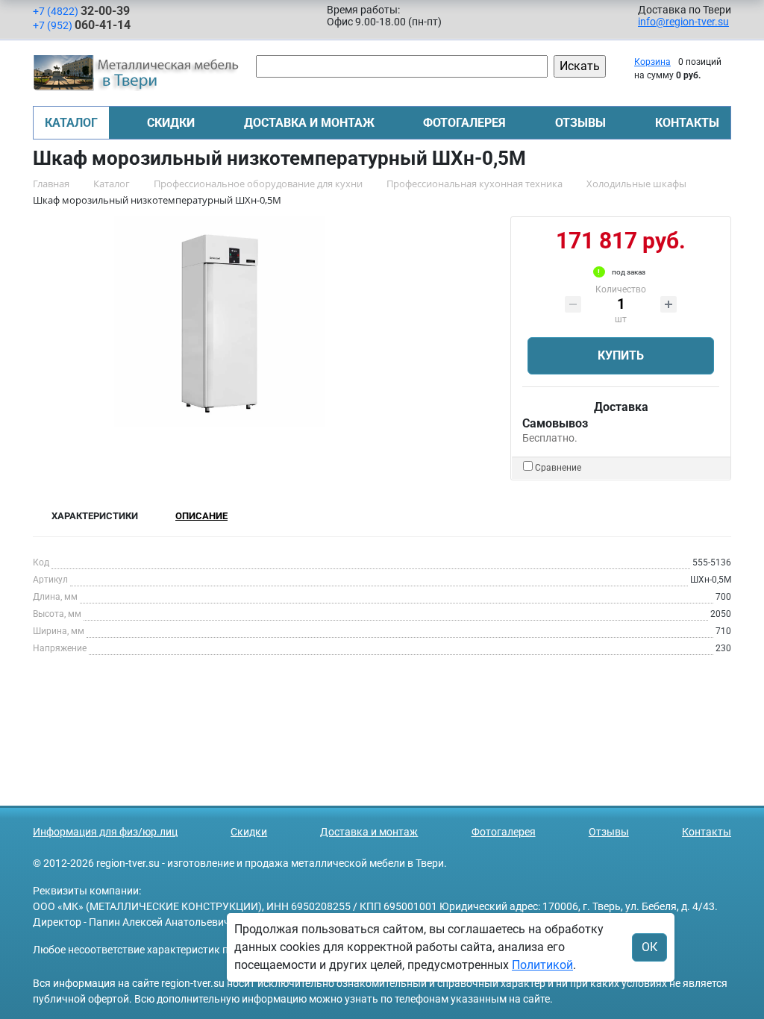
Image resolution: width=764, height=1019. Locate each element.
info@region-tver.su (683, 22)
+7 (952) (82, 25)
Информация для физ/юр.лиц (105, 832)
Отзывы (580, 123)
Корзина (652, 62)
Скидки (171, 123)
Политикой (542, 965)
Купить (621, 355)
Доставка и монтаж (309, 123)
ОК (649, 947)
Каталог (71, 123)
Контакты (687, 123)
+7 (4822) (81, 11)
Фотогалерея (464, 123)
